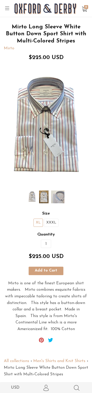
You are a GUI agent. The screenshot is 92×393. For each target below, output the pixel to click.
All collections (16, 361)
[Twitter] (50, 340)
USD (15, 388)
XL (38, 222)
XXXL (51, 222)
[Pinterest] (41, 340)
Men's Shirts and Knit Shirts (59, 361)
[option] (46, 127)
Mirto (9, 48)
